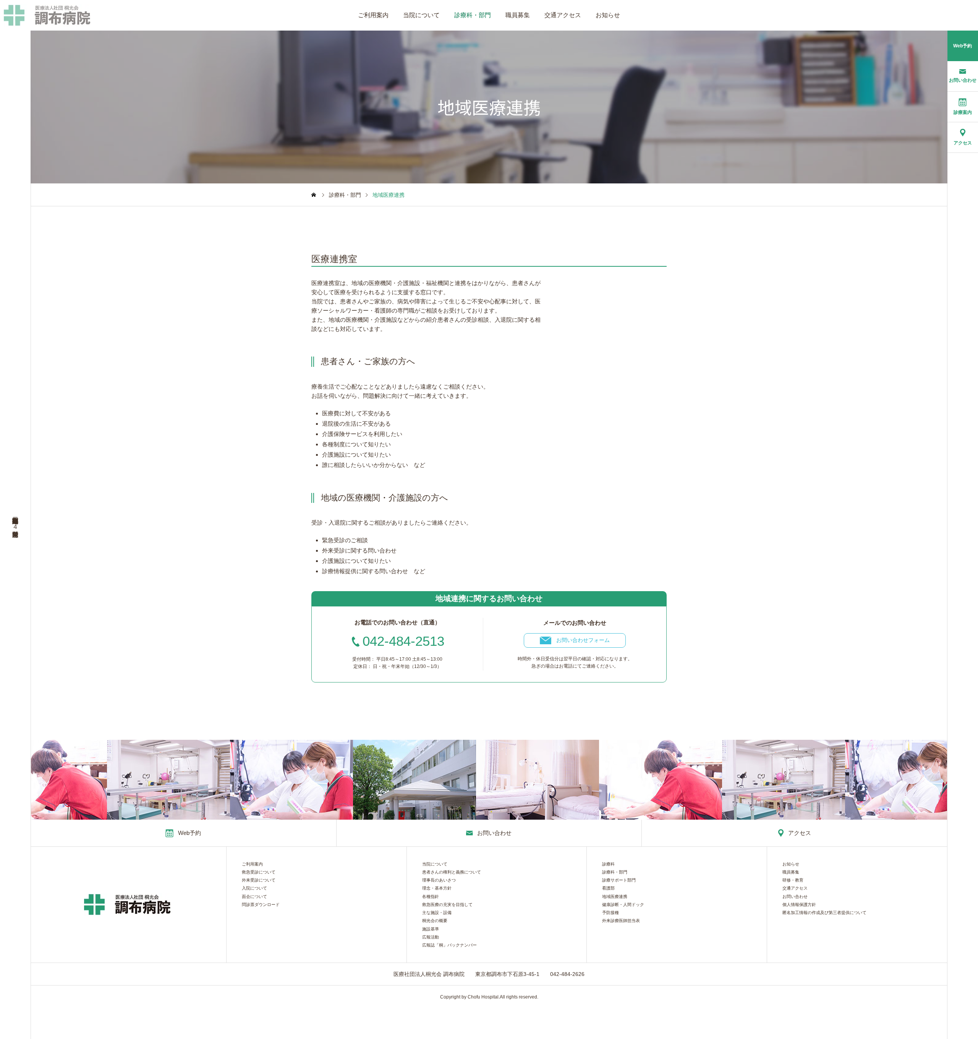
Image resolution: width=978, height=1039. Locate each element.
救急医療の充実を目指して (447, 905)
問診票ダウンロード (261, 905)
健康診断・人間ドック (623, 905)
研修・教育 (792, 880)
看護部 (608, 888)
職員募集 (517, 15)
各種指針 (430, 897)
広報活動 (430, 937)
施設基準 (430, 929)
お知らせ (608, 15)
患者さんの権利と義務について (451, 872)
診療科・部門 (472, 15)
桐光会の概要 (434, 921)
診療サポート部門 (619, 880)
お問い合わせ (795, 897)
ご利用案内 (373, 15)
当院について (421, 15)
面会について (254, 897)
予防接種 (610, 913)
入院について (254, 888)
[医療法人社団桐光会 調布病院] (48, 15)
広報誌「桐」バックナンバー (449, 945)
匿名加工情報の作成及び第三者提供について (824, 913)
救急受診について (258, 872)
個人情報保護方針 (799, 905)
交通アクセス (562, 15)
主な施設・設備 (437, 913)
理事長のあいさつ (439, 880)
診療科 (608, 864)
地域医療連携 (614, 897)
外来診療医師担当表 (621, 921)
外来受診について (258, 880)
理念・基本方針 (437, 888)
